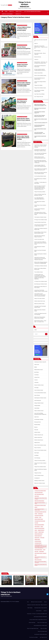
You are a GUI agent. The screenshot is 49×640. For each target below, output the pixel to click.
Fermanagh (36, 367)
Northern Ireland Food (38, 417)
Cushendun (36, 362)
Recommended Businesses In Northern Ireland (40, 605)
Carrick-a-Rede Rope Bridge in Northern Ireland (39, 489)
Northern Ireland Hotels (38, 62)
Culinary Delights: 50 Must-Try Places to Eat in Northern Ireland (24, 29)
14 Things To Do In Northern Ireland (40, 271)
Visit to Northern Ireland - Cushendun (40, 533)
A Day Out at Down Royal (38, 472)
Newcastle (36, 409)
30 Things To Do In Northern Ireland (40, 209)
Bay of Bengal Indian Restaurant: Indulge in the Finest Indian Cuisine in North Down (40, 151)
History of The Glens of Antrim (39, 288)
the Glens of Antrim (38, 521)
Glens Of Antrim (37, 375)
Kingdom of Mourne (41, 510)
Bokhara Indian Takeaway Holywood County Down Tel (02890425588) (23, 84)
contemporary (40, 493)
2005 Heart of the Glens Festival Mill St (36, 581)
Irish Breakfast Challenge (38, 399)
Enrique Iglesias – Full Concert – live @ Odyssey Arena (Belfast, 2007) (37, 593)
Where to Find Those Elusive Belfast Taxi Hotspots (40, 542)
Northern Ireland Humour (38, 419)
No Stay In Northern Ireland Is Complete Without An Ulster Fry (38, 599)
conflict (36, 493)
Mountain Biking (37, 404)
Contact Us (36, 49)
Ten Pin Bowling (37, 437)
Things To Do (19, 11)
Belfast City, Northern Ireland (39, 293)
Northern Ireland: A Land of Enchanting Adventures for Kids (42, 558)
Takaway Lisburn (37, 519)
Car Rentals (36, 354)
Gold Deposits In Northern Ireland (40, 377)
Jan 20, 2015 (20, 104)
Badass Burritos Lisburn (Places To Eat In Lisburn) (41, 478)
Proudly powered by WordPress (5, 581)
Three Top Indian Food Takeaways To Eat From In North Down (30, 558)
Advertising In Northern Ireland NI (40, 341)
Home (6, 11)
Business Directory (37, 46)
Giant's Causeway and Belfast (39, 504)
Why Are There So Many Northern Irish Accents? (41, 545)
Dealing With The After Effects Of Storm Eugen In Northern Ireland (18, 557)
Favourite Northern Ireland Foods (40, 212)
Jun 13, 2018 (20, 50)
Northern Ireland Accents (38, 414)
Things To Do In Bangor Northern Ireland (32, 608)
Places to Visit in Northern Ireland (40, 65)
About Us (11, 11)
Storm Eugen (36, 432)
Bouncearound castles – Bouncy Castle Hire (41, 587)
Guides (42, 506)
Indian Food (36, 396)
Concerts (36, 359)
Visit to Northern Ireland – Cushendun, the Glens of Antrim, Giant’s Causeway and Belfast (40, 284)
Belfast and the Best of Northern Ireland (40, 483)
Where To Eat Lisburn (38, 539)
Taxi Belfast (36, 435)
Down (40, 497)
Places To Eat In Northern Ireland (22, 25)
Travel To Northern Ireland (38, 455)
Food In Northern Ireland (38, 370)
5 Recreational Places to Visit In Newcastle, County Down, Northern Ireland (40, 203)
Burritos (36, 487)
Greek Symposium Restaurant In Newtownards (40, 596)
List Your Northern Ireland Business (32, 11)
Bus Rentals (36, 352)
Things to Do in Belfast (38, 75)
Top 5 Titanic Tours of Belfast (33, 617)
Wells (35, 535)
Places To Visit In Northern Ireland (40, 430)
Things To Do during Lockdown (39, 181)
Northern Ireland (37, 412)
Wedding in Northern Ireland (39, 460)
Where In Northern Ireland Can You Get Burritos (40, 537)
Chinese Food (36, 357)
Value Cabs (36, 531)
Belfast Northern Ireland (38, 349)
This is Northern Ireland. (38, 529)
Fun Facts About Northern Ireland (40, 372)
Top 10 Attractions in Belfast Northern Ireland (40, 614)
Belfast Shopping (37, 40)
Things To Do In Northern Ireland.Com (24, 4)
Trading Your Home (37, 452)
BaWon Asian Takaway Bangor (39, 480)
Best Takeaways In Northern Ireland (40, 485)
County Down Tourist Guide (39, 495)
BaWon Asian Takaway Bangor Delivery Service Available (23, 137)
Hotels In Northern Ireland (38, 390)
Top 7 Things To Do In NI (38, 86)
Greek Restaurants (37, 380)
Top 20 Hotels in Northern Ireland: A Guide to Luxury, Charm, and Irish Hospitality (40, 136)
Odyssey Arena (37, 422)
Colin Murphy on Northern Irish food (40, 255)
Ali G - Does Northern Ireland (39, 474)
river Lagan (42, 517)
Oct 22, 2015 (20, 87)
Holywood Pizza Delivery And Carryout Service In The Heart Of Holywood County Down (40, 248)
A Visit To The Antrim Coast (39, 229)
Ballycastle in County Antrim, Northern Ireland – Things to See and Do (40, 37)
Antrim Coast (36, 344)
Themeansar (17, 581)
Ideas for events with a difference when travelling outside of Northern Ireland (40, 232)
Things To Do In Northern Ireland (40, 77)
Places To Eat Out (37, 427)
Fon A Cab (36, 502)
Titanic (44, 529)
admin (25, 50)
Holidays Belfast (37, 385)
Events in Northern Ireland (39, 499)
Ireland (36, 510)
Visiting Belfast (41, 531)
